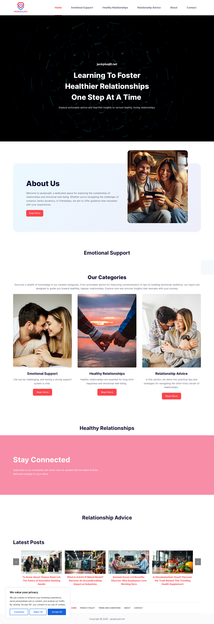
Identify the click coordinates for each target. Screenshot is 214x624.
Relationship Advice (149, 7)
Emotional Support (82, 7)
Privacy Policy (87, 608)
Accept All (57, 612)
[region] (38, 603)
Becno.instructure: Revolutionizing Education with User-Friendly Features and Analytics (172, 581)
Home (58, 7)
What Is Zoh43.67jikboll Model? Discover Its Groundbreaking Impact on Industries (41, 581)
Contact (191, 7)
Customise (19, 612)
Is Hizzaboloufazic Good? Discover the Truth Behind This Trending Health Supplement (128, 581)
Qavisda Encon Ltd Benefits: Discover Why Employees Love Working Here (85, 581)
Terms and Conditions (110, 608)
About (173, 7)
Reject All (38, 612)
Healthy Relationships (115, 7)
